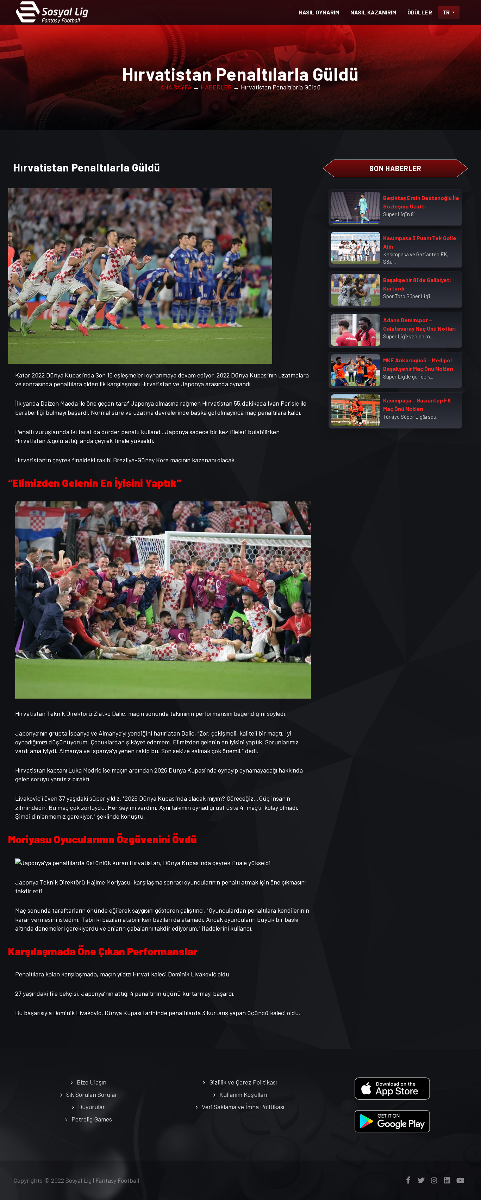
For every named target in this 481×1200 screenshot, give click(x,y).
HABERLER (216, 87)
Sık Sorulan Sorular (91, 1094)
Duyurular (91, 1107)
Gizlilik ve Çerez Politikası (243, 1082)
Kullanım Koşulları (243, 1094)
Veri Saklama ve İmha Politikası (243, 1107)
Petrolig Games (91, 1119)
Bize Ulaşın (91, 1082)
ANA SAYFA (176, 87)
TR (447, 12)
